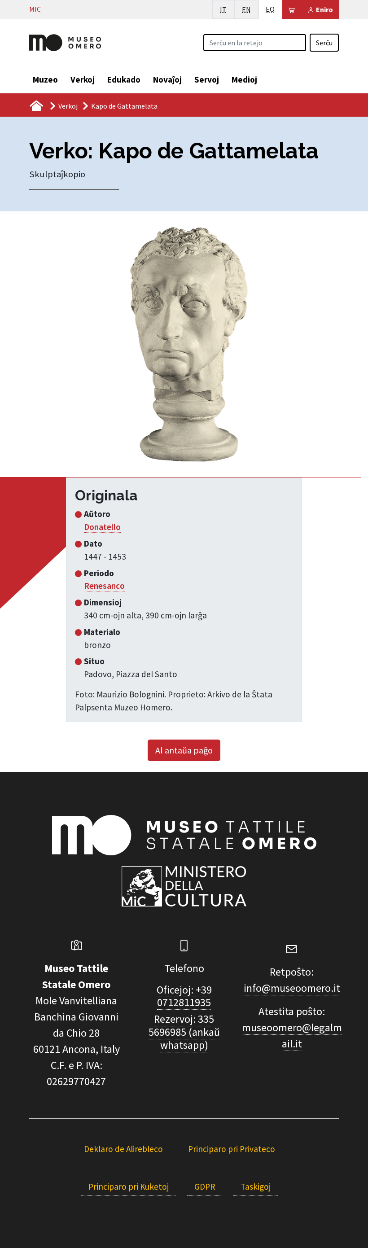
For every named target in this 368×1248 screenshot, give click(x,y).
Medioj (244, 79)
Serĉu (324, 42)
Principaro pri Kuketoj (128, 1186)
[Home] (65, 41)
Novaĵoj (167, 79)
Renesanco (104, 585)
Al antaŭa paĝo (184, 750)
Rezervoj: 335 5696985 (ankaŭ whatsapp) (184, 1032)
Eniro (324, 9)
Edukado (123, 79)
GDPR (204, 1186)
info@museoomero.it (292, 988)
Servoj (206, 79)
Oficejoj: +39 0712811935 (184, 996)
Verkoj (82, 79)
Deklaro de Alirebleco (123, 1148)
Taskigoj (256, 1186)
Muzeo (45, 79)
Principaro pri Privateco (231, 1148)
